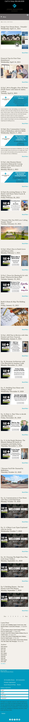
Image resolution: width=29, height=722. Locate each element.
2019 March (4, 654)
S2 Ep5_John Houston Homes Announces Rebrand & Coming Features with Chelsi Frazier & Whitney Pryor (11, 164)
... (20, 616)
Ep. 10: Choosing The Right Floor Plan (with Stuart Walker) (14, 558)
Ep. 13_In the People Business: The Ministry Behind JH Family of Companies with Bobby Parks (13, 442)
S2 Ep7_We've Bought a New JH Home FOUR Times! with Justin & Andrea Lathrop (14, 89)
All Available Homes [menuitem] (9, 680)
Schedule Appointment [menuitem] (9, 682)
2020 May (3, 656)
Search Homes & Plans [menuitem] (10, 684)
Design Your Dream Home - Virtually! (14, 27)
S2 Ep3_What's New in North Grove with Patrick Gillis (13, 250)
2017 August (4, 653)
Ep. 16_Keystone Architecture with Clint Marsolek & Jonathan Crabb (13, 362)
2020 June (3, 648)
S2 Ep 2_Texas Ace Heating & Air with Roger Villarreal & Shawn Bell (14, 276)
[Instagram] (19, 719)
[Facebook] (10, 719)
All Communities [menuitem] (20, 680)
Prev (5, 616)
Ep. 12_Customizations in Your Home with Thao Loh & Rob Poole (14, 499)
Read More (25, 52)
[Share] (28, 15)
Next (26, 616)
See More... (3, 663)
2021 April (3, 661)
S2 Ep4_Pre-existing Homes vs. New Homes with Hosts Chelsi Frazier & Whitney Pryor (13, 194)
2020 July (3, 658)
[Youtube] (17, 719)
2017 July (3, 651)
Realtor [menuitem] (19, 684)
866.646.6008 (19, 1)
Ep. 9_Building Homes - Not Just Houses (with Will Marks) (12, 587)
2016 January (4, 646)
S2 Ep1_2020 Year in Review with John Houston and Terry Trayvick (14, 336)
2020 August (4, 659)
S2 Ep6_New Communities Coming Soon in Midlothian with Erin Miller (13, 130)
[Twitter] (12, 719)
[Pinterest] (15, 719)
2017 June (3, 649)
